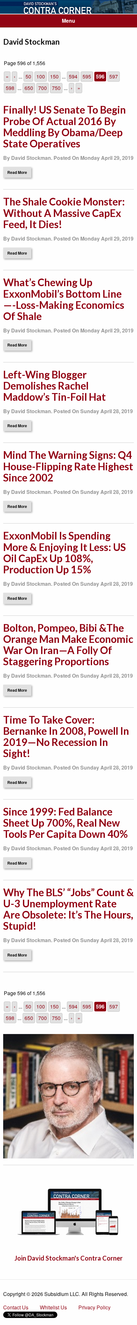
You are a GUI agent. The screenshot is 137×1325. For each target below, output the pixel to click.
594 (73, 76)
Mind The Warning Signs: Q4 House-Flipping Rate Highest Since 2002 (68, 466)
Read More (17, 172)
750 (56, 88)
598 (10, 88)
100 (40, 76)
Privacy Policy (94, 1307)
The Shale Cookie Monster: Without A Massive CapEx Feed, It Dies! (64, 212)
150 (54, 76)
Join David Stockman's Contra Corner (68, 1258)
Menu (68, 20)
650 (29, 88)
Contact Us (15, 1307)
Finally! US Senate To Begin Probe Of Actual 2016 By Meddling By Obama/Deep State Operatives (64, 126)
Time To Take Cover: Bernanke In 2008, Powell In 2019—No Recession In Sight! (66, 736)
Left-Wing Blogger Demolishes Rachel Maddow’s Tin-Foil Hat (54, 385)
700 (42, 88)
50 (28, 76)
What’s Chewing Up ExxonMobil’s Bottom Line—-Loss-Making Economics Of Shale (63, 299)
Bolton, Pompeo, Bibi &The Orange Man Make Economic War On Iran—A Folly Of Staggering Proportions (68, 645)
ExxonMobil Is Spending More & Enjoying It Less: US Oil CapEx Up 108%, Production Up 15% (64, 552)
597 (113, 76)
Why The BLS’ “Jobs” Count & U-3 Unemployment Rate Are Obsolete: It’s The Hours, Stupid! (68, 909)
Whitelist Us (53, 1307)
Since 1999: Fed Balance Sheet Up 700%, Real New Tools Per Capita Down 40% (65, 822)
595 (87, 76)
